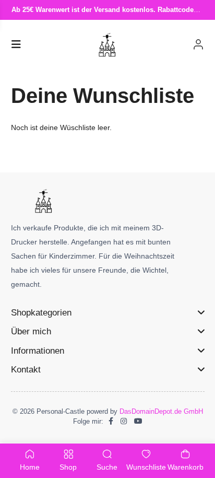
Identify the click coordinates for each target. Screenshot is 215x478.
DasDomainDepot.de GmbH (161, 411)
